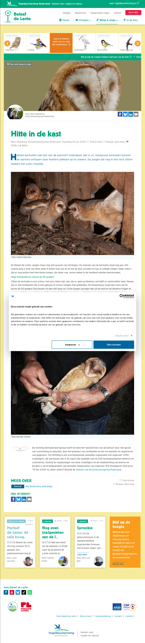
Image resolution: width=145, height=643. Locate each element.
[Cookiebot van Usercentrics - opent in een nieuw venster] (121, 296)
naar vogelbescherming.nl (122, 3)
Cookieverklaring (103, 616)
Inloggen (67, 13)
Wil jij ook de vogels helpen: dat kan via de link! (89, 57)
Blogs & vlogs (107, 20)
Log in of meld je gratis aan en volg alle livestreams (61, 41)
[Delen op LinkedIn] (130, 114)
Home (65, 20)
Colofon (129, 616)
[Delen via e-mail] (136, 114)
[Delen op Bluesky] (125, 114)
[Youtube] (12, 592)
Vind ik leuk (95, 141)
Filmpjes (83, 20)
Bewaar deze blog (114, 141)
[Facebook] (6, 592)
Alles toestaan (114, 344)
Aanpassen (70, 344)
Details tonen (122, 335)
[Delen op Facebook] (120, 114)
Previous (7, 43)
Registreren (80, 13)
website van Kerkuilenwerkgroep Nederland (98, 469)
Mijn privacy (85, 616)
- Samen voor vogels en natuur (50, 3)
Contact (117, 13)
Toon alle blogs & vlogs (20, 64)
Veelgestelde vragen (99, 13)
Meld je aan (118, 564)
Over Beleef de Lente (66, 616)
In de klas (132, 20)
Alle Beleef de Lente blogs (38, 486)
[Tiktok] (24, 592)
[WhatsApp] (29, 592)
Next (137, 43)
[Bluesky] (18, 592)
